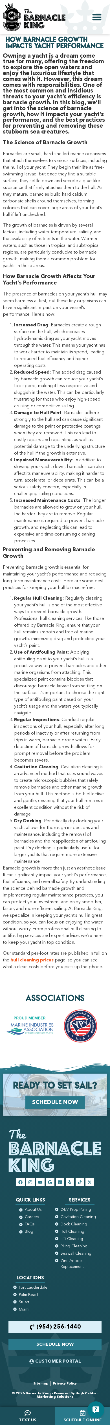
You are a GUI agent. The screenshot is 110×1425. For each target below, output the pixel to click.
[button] (97, 17)
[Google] (50, 1182)
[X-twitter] (89, 1182)
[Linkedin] (60, 1182)
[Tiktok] (80, 1182)
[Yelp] (70, 1182)
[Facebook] (20, 1182)
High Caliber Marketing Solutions (67, 1395)
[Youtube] (40, 1182)
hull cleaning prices (32, 960)
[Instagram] (30, 1182)
